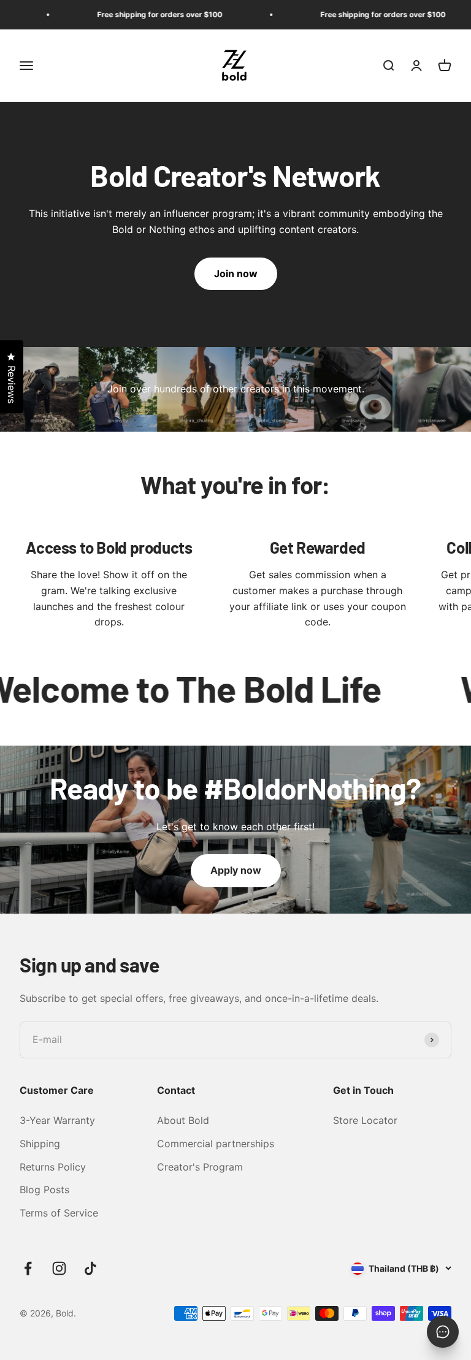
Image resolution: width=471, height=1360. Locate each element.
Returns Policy (53, 1167)
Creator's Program (200, 1167)
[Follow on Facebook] (28, 1268)
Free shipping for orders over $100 (141, 14)
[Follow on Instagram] (59, 1268)
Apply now (235, 870)
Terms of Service (59, 1213)
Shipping (40, 1143)
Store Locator (365, 1120)
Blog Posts (44, 1189)
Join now (236, 273)
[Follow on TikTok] (90, 1268)
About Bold (183, 1120)
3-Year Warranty (57, 1120)
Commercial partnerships (215, 1143)
